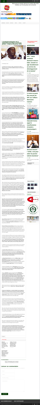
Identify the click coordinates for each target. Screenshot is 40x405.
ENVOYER (5, 393)
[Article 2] (32, 184)
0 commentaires (4, 60)
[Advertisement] (20, 32)
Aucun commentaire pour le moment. (11, 361)
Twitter (34, 1)
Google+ (38, 1)
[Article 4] (29, 187)
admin (12, 60)
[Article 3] (35, 184)
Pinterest (36, 1)
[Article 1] (29, 184)
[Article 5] (32, 187)
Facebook (32, 1)
